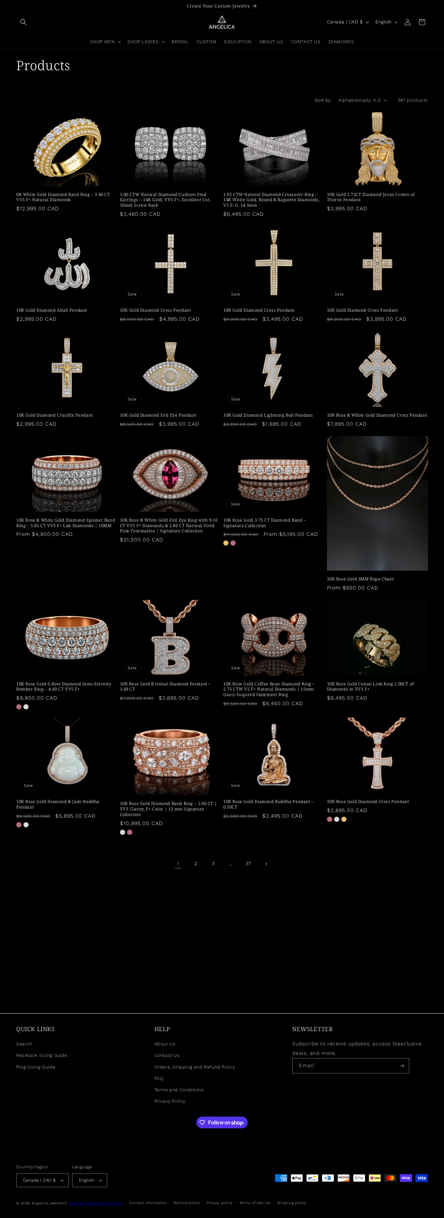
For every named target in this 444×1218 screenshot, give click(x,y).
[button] (23, 22)
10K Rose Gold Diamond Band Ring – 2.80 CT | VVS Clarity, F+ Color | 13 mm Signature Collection (168, 809)
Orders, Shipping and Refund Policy (194, 1066)
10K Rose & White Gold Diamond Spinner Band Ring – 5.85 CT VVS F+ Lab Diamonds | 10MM (65, 522)
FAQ (158, 1078)
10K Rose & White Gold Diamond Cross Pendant (377, 415)
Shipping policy (292, 1203)
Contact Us (167, 1055)
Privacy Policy (170, 1101)
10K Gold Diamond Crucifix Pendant (54, 415)
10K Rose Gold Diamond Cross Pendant (368, 801)
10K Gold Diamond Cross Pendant (155, 310)
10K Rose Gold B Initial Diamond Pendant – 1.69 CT (165, 686)
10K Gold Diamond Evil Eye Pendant (158, 415)
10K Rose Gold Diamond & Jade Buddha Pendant (57, 804)
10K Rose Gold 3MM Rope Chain (360, 579)
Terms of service (254, 1203)
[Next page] (266, 864)
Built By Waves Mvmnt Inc (96, 1203)
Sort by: (323, 100)
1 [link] (178, 864)
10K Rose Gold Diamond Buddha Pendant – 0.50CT (268, 804)
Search (24, 1043)
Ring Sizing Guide (35, 1066)
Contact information (148, 1203)
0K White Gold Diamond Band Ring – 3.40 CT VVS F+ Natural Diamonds (63, 197)
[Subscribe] (402, 1065)
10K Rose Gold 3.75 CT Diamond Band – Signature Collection (264, 522)
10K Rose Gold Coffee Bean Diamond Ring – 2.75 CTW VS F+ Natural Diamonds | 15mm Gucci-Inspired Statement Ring (269, 689)
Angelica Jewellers (49, 1203)
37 (248, 863)
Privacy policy (219, 1203)
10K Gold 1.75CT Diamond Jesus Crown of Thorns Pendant (371, 197)
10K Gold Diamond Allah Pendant (51, 310)
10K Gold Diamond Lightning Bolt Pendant (268, 415)
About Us (165, 1043)
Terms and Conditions (179, 1089)
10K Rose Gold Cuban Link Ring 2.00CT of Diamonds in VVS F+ (370, 686)
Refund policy (187, 1203)
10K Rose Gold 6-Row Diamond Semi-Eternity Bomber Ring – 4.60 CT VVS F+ (63, 686)
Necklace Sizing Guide (41, 1055)
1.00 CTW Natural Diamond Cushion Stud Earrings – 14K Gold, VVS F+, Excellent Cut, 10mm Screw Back (165, 200)
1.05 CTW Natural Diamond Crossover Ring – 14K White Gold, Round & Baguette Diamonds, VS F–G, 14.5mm (271, 200)
